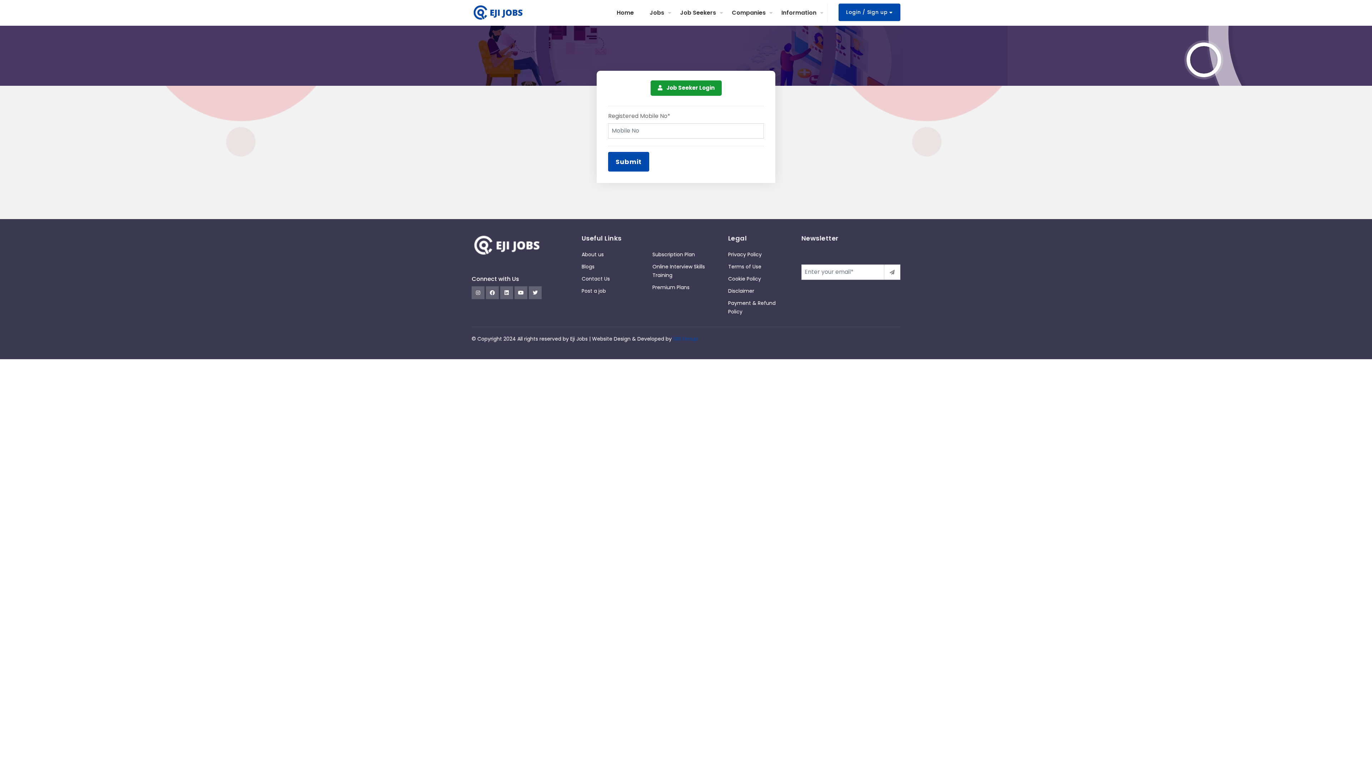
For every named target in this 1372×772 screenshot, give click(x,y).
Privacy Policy (745, 254)
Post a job (594, 291)
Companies (749, 13)
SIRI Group (685, 338)
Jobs (657, 13)
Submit (629, 161)
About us (593, 254)
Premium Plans (671, 287)
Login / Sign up (867, 12)
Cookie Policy (744, 278)
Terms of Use (744, 266)
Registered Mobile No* (639, 116)
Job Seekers (698, 13)
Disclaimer (741, 291)
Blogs (588, 266)
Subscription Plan (673, 254)
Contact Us (596, 278)
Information (798, 13)
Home (625, 13)
